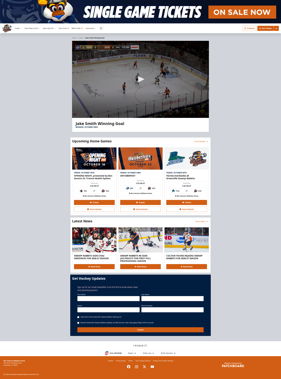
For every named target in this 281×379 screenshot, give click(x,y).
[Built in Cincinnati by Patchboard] (233, 364)
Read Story (95, 266)
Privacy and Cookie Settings (163, 361)
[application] (140, 79)
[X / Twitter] (144, 367)
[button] (140, 79)
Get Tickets (267, 28)
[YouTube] (152, 367)
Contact (110, 361)
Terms (130, 361)
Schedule (251, 28)
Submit (140, 330)
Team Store (63, 28)
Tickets (17, 28)
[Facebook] (129, 367)
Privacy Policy (121, 361)
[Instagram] (136, 367)
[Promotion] (140, 11)
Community (90, 28)
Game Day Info (48, 28)
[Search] (101, 28)
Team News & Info (31, 28)
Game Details (96, 209)
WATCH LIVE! (76, 28)
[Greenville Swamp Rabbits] (7, 28)
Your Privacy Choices (142, 361)
